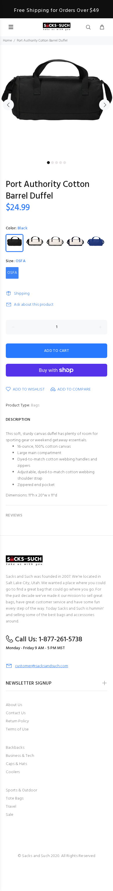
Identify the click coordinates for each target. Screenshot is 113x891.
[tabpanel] (56, 101)
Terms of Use (17, 729)
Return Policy (17, 721)
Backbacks (15, 747)
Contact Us (15, 713)
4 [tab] (60, 162)
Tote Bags (14, 798)
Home (7, 41)
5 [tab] (64, 162)
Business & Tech (20, 756)
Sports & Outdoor (21, 790)
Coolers (13, 772)
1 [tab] (48, 162)
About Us (14, 705)
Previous (8, 104)
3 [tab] (56, 162)
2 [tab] (52, 162)
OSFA (12, 272)
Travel (11, 806)
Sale (9, 814)
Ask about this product (34, 304)
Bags (35, 405)
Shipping (22, 293)
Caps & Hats (16, 764)
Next (104, 104)
